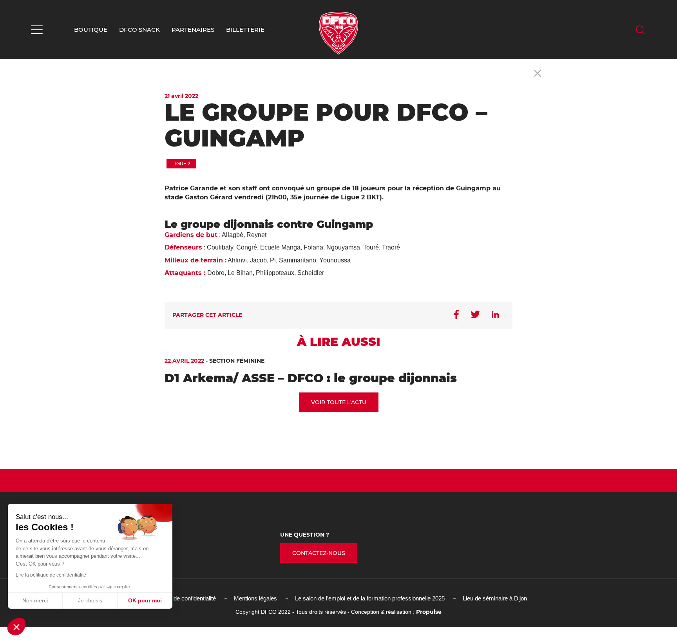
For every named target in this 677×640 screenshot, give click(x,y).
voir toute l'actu (338, 402)
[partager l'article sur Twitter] (475, 315)
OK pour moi (145, 600)
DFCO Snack (139, 30)
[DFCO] (338, 33)
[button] (16, 626)
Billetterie (245, 30)
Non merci (35, 600)
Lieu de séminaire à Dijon (495, 598)
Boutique (90, 30)
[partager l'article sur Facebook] (456, 315)
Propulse (429, 611)
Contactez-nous (318, 553)
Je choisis (90, 600)
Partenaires (193, 30)
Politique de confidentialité (183, 598)
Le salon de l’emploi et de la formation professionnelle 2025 (370, 598)
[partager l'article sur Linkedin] (495, 315)
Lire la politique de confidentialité (51, 575)
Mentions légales (255, 598)
